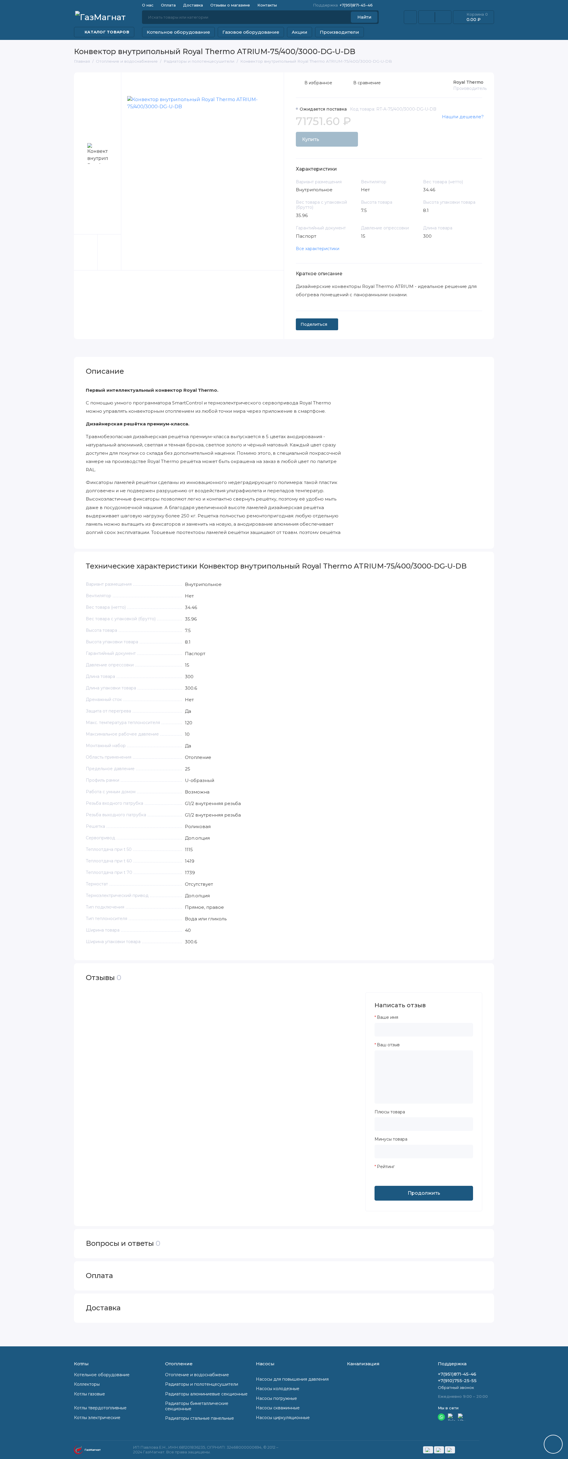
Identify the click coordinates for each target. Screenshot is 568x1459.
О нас (148, 5)
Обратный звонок (456, 1387)
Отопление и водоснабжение (197, 1374)
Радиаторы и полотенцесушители (201, 1384)
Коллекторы (87, 1384)
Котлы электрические (97, 1417)
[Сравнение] (427, 17)
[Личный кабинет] (410, 17)
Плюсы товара (390, 1112)
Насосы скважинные (278, 1408)
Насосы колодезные (277, 1388)
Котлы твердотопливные (100, 1408)
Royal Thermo (468, 82)
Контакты (267, 5)
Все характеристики (317, 248)
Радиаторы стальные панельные (199, 1418)
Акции (299, 32)
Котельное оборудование (178, 32)
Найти (364, 17)
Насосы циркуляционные (283, 1417)
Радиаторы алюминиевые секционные (206, 1394)
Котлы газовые (89, 1394)
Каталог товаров (107, 32)
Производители (339, 32)
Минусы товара (391, 1139)
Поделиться (314, 324)
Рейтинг (386, 1166)
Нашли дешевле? (463, 116)
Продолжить (424, 1193)
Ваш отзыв (388, 1044)
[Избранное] (443, 17)
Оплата (168, 5)
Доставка (193, 5)
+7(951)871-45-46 (343, 5)
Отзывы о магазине (230, 5)
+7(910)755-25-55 (457, 1380)
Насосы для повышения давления (292, 1379)
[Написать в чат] (553, 1444)
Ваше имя (387, 1017)
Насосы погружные (276, 1398)
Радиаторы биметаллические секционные (196, 1406)
